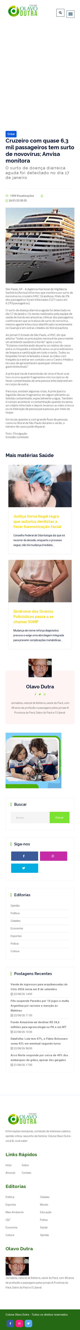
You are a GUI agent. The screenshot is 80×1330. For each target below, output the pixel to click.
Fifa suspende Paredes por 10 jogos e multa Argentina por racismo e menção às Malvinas (40, 1005)
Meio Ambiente (15, 1212)
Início (9, 1165)
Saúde (44, 1227)
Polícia (15, 943)
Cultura (15, 951)
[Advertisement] (40, 66)
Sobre (25, 1165)
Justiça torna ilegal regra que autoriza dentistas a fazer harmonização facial (37, 521)
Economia (17, 928)
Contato (26, 1172)
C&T (8, 1219)
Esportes (16, 936)
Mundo (44, 1204)
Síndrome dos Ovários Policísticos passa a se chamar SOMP (33, 616)
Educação (46, 1212)
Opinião (15, 905)
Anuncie (10, 1172)
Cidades (15, 921)
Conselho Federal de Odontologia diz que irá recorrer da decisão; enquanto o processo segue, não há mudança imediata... (39, 540)
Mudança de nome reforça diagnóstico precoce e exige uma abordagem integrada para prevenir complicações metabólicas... (38, 635)
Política (15, 913)
